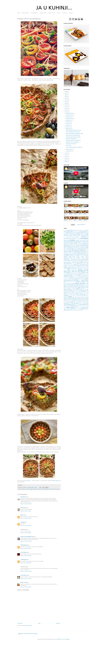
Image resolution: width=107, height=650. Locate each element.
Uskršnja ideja (74, 305)
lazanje (65, 262)
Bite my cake (23, 507)
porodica (69, 288)
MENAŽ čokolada (80, 268)
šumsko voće (66, 300)
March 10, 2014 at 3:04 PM (26, 518)
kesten (75, 255)
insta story (71, 250)
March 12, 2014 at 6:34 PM (26, 562)
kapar (79, 254)
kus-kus (75, 260)
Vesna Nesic (23, 496)
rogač (72, 292)
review (87, 291)
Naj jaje (82, 275)
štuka (87, 299)
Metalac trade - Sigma (69, 271)
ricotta (70, 292)
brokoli (78, 235)
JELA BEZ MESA (34, 12)
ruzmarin (70, 294)
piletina (65, 286)
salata (76, 294)
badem (28, 489)
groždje (69, 247)
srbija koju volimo (80, 298)
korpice (78, 258)
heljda (82, 247)
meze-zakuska (78, 271)
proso (71, 290)
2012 (66, 154)
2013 (66, 153)
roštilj (87, 292)
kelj (73, 255)
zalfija (71, 308)
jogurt (81, 252)
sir (73, 295)
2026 (66, 91)
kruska (74, 259)
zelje (80, 308)
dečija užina (78, 241)
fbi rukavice (69, 245)
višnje (82, 307)
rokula (75, 292)
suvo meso (79, 302)
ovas (23, 481)
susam (82, 300)
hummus (76, 249)
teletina (67, 303)
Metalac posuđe (83, 270)
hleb (87, 247)
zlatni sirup (69, 310)
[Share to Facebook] (46, 487)
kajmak (67, 254)
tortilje (65, 304)
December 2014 (69, 113)
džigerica (65, 244)
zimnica (87, 308)
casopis (83, 237)
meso (69, 270)
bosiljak (31, 489)
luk (85, 263)
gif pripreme (35, 489)
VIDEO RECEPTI (43, 12)
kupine (67, 260)
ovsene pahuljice (74, 279)
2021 (66, 99)
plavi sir (65, 287)
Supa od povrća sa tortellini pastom (73, 135)
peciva (50, 489)
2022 (66, 98)
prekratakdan (23, 559)
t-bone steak (83, 302)
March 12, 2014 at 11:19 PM (26, 571)
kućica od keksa (79, 259)
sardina (87, 294)
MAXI (82, 267)
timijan (80, 303)
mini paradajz (46, 489)
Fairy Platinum (82, 244)
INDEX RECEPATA (25, 12)
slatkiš (70, 297)
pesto (53, 489)
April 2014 (68, 126)
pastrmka (86, 280)
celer (70, 238)
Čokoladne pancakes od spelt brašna (73, 140)
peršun (68, 284)
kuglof (83, 259)
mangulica (65, 265)
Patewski (68, 281)
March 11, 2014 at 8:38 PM (26, 548)
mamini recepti (79, 264)
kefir (64, 255)
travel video (77, 304)
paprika (68, 280)
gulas (72, 247)
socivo (87, 296)
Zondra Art (73, 310)
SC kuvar (70, 295)
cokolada (72, 240)
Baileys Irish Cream (73, 232)
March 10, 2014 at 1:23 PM (26, 511)
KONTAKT (71, 12)
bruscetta (86, 235)
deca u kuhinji (73, 241)
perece (65, 284)
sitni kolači (83, 295)
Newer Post (20, 623)
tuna (67, 305)
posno (55, 489)
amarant (86, 230)
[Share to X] (45, 487)
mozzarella (66, 275)
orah (69, 277)
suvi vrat (75, 302)
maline (75, 264)
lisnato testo (69, 263)
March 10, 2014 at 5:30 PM (26, 525)
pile (87, 284)
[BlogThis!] (43, 487)
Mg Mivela (86, 271)
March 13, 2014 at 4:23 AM (26, 578)
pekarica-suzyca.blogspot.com (27, 536)
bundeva (76, 237)
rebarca (72, 291)
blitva (79, 234)
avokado (84, 231)
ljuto (78, 263)
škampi (87, 295)
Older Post (58, 623)
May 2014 (68, 125)
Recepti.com (76, 291)
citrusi (67, 240)
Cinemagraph (84, 238)
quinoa (80, 290)
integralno (39, 489)
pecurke (82, 283)
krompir (71, 259)
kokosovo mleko (67, 256)
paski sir (80, 280)
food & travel (79, 245)
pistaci (75, 286)
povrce (81, 288)
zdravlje (74, 308)
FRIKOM (84, 245)
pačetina (79, 279)
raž (57, 489)
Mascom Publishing (84, 265)
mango (87, 264)
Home (39, 623)
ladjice (83, 260)
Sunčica (70, 300)
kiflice (78, 255)
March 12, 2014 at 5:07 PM (26, 555)
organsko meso (66, 279)
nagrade (78, 275)
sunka (77, 300)
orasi (72, 277)
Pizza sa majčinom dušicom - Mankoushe (74, 147)
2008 (66, 161)
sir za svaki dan (77, 295)
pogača (75, 287)
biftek (77, 234)
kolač (74, 256)
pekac (87, 283)
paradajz (76, 280)
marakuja (69, 265)
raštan (83, 290)
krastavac (65, 259)
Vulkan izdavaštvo (67, 308)
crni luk (77, 240)
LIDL (81, 262)
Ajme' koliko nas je (57, 480)
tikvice (77, 303)
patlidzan (78, 281)
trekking (80, 304)
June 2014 (68, 123)
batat (81, 232)
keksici (67, 255)
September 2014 (69, 118)
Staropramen (79, 299)
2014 (66, 111)
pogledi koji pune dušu (82, 287)
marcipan (73, 265)
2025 (66, 93)
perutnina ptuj (72, 284)
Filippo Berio (74, 245)
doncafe (75, 242)
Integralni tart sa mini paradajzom (72, 142)
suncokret (74, 300)
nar (68, 276)
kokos (87, 255)
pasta (83, 280)
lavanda (87, 260)
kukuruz (86, 259)
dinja (86, 241)
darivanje (68, 241)
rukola (65, 294)
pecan (69, 283)
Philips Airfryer (84, 284)
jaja (85, 251)
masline (65, 267)
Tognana (84, 303)
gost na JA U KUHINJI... (80, 246)
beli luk (87, 232)
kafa (64, 254)
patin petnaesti (73, 281)
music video (74, 275)
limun (65, 263)
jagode (82, 251)
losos (80, 263)
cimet (79, 238)
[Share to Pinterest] (48, 487)
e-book (68, 244)
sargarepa (66, 295)
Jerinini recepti (77, 252)
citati (65, 240)
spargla (72, 298)
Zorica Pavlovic (24, 575)
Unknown (22, 522)
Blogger (68, 639)
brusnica (69, 237)
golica (75, 246)
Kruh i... (30, 480)
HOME (18, 12)
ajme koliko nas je (24, 489)
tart (58, 489)
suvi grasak (66, 302)
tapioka (87, 302)
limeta (87, 262)
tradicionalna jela (70, 304)
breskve (74, 235)
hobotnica (65, 249)
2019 (66, 103)
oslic (70, 279)
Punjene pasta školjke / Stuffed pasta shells (74, 133)
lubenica (83, 263)
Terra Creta (71, 303)
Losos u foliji (68, 145)
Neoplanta (81, 276)
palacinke (86, 279)
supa (80, 300)
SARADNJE (64, 12)
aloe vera (83, 230)
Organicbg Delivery (80, 277)
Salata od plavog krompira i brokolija (73, 137)
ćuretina (84, 240)
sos (66, 298)
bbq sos (84, 232)
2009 (66, 159)
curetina (81, 240)
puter (78, 290)
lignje (85, 262)
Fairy (78, 244)
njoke (84, 276)
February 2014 (69, 149)
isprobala (66, 251)
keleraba (70, 255)
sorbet (65, 298)
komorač (86, 256)
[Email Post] (40, 487)
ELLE (76, 244)
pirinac (71, 286)
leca (71, 262)
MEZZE (82, 271)
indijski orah (66, 250)
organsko (86, 277)
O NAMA (58, 12)
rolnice (78, 292)
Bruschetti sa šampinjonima (71, 138)
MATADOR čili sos (73, 267)
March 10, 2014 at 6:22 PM (26, 532)
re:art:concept (67, 291)
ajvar (77, 230)
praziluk (65, 290)
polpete (65, 288)
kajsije (70, 254)
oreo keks (75, 277)
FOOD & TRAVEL (51, 12)
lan (84, 260)
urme (69, 305)
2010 (66, 158)
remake (80, 291)
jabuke (75, 251)
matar (77, 267)
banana (78, 232)
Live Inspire (74, 263)
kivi (80, 255)
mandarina (84, 264)
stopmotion (84, 299)
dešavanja (83, 241)
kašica (87, 254)
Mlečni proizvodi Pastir (74, 272)
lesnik (78, 262)
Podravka (72, 287)
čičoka (76, 238)
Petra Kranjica (23, 552)
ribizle (67, 292)
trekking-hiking (85, 304)
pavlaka (83, 281)
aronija (80, 231)
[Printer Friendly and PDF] (20, 485)
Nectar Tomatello (76, 276)
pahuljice (82, 279)
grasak (86, 246)
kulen (65, 260)
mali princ (71, 264)
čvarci (87, 240)
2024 (66, 94)
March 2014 (68, 128)
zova (76, 310)
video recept (70, 307)
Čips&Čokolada (24, 545)
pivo (79, 286)
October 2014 (68, 116)
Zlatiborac (65, 310)
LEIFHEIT (74, 262)
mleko (80, 272)
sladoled (66, 296)
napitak (65, 276)
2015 (66, 110)
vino (75, 307)
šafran (74, 294)
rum (67, 294)
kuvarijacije (80, 260)
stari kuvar (75, 299)
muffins (70, 275)
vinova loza (78, 307)
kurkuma (72, 260)
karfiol (85, 254)
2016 (66, 108)
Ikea (87, 249)
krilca (69, 259)
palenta (65, 280)
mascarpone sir (78, 265)
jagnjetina (79, 251)
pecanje (73, 283)
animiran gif (70, 231)
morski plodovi (80, 274)
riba (64, 292)
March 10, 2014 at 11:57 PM (26, 541)
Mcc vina (84, 267)
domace (72, 242)
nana (87, 275)
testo (74, 303)
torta (87, 303)
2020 (66, 101)
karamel (81, 254)
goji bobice (71, 246)
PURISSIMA (75, 290)
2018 (66, 105)
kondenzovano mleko (68, 258)
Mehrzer (74, 268)
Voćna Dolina (86, 307)
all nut (80, 230)
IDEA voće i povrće (83, 249)
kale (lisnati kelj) (74, 254)
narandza (71, 276)
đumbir (84, 242)
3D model (65, 230)
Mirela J (22, 514)
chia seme (73, 238)
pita (77, 286)
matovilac (79, 267)
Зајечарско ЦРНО (80, 310)
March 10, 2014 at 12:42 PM (26, 503)
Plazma (68, 287)
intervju (87, 250)
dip (87, 241)
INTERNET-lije (82, 250)
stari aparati (70, 299)
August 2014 (68, 120)
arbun (78, 231)
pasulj (65, 281)
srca (84, 298)
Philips (80, 284)
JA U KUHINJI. (58, 639)
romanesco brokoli (83, 292)
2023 (66, 96)
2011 (66, 156)
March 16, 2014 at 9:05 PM (26, 587)
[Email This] (42, 487)
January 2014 (68, 151)
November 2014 (69, 115)
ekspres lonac (72, 244)
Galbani (87, 245)
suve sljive (86, 300)
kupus (69, 260)
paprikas (72, 280)
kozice (87, 258)
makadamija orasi (67, 264)
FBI (66, 245)
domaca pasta (67, 242)
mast (68, 267)
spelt (75, 298)
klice (42, 489)
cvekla (65, 241)
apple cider (75, 231)
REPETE (84, 291)
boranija (86, 234)
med (72, 268)
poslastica (73, 288)
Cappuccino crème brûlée (71, 143)
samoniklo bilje (82, 294)
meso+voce (74, 270)
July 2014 (68, 121)
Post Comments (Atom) (27, 625)
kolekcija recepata (80, 256)
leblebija (68, 262)
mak (87, 263)
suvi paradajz (70, 302)
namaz (85, 275)
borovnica (66, 235)
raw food (86, 290)
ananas (65, 231)
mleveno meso (84, 272)
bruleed (82, 235)
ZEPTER (83, 308)
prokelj (68, 290)
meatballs (68, 268)
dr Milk (79, 242)
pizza (82, 286)
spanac (69, 298)
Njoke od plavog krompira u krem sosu (73, 130)
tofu (82, 303)
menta (84, 268)
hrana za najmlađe (71, 249)
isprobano (70, 251)
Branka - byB (23, 582)
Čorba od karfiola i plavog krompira (73, 131)
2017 (66, 106)
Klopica (84, 255)
